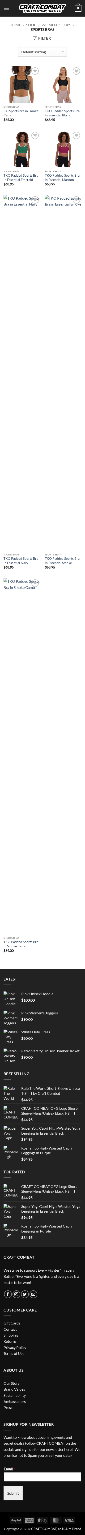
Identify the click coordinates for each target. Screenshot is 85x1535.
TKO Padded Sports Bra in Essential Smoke (62, 561)
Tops (66, 25)
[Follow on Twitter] (25, 1294)
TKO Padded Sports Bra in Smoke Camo (21, 944)
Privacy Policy (15, 1347)
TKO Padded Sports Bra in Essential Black (62, 113)
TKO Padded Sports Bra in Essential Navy (21, 561)
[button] (6, 8)
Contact (10, 1329)
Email (9, 1468)
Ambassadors (15, 1401)
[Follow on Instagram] (16, 1294)
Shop (31, 25)
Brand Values (14, 1389)
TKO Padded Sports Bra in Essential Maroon (62, 178)
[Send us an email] (33, 1294)
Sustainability (15, 1395)
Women (49, 25)
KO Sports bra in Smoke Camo (21, 113)
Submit (13, 1493)
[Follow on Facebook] (8, 1294)
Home (15, 25)
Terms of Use (14, 1353)
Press (8, 1407)
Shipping (11, 1335)
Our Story (12, 1383)
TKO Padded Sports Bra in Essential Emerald (21, 178)
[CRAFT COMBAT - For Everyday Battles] (42, 8)
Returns (10, 1341)
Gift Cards (12, 1323)
